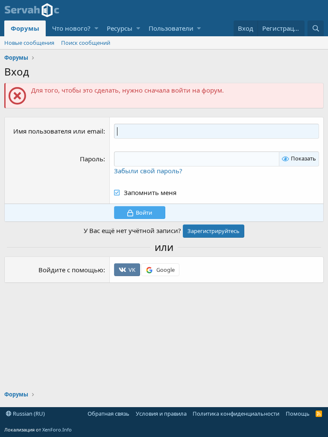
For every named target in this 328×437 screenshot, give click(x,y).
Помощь (298, 413)
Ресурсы (119, 28)
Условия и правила (161, 413)
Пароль (91, 158)
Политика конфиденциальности (236, 413)
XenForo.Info (57, 429)
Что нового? (71, 28)
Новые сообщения (29, 43)
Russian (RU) (28, 413)
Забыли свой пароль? (148, 170)
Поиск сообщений (85, 43)
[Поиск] (316, 28)
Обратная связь (108, 413)
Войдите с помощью (70, 269)
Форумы (25, 28)
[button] (96, 28)
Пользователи (171, 28)
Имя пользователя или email (58, 131)
